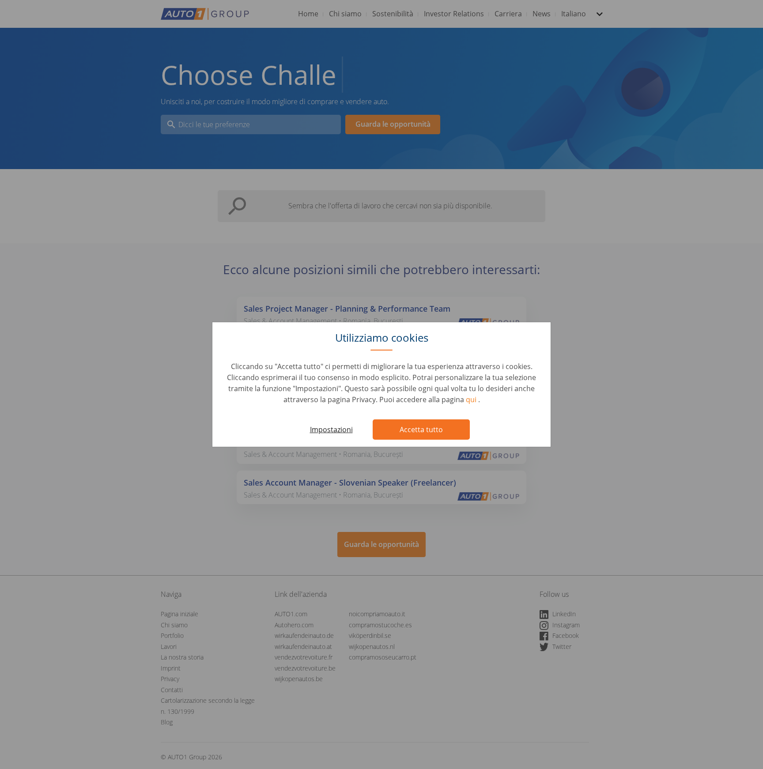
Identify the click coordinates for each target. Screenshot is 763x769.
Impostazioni (331, 429)
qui (472, 399)
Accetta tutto (421, 429)
